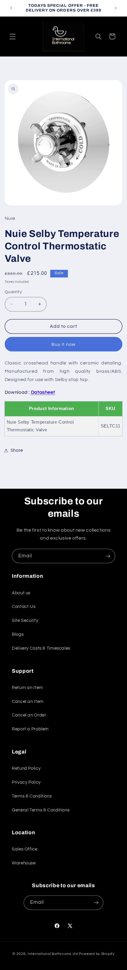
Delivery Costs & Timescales (41, 648)
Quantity (13, 292)
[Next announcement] (115, 7)
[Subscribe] (108, 556)
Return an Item (27, 687)
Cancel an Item (28, 701)
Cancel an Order (29, 715)
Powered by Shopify (97, 954)
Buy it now (63, 344)
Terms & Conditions (32, 796)
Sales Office (25, 849)
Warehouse (24, 863)
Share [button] (17, 450)
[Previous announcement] (11, 7)
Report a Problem (30, 729)
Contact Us (23, 606)
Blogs (18, 634)
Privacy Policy (26, 782)
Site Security (25, 620)
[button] (12, 36)
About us (21, 593)
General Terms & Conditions (40, 810)
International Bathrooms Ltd (53, 954)
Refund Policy (26, 768)
